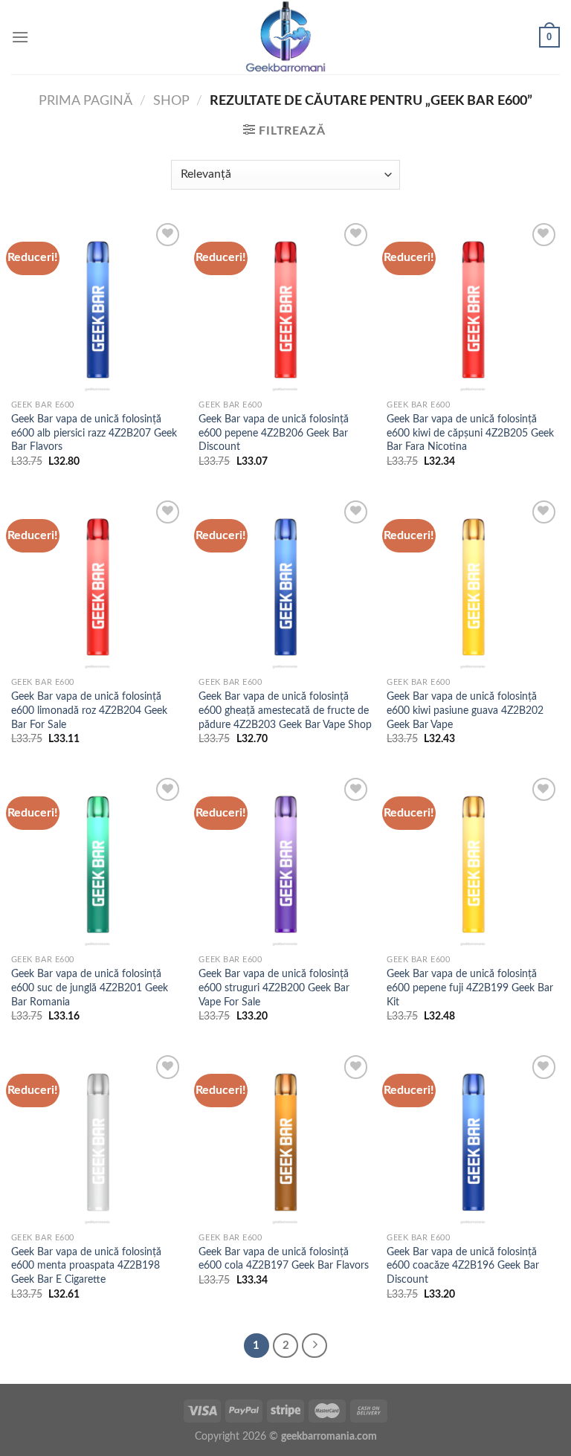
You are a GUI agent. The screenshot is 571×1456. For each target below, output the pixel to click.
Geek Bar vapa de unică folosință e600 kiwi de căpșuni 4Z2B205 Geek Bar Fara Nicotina (470, 432)
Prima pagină (85, 101)
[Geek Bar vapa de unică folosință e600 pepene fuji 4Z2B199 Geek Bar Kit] (473, 860)
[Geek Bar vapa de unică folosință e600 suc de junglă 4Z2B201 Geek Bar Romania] (97, 860)
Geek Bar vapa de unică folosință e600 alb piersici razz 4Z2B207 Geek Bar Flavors (94, 432)
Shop (171, 101)
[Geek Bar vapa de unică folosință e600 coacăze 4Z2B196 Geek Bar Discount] (473, 1138)
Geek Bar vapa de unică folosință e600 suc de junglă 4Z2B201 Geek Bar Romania (89, 987)
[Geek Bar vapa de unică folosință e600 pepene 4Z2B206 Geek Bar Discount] (285, 306)
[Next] (314, 1346)
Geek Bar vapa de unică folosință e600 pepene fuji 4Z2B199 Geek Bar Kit (470, 987)
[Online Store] (285, 37)
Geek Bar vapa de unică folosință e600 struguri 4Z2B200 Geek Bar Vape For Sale (274, 987)
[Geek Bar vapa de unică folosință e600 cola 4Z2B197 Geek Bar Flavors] (285, 1138)
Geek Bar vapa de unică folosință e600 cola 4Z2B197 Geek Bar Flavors (284, 1259)
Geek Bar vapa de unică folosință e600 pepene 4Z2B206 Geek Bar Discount (274, 432)
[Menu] (20, 37)
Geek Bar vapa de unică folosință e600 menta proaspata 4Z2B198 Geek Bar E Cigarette (86, 1265)
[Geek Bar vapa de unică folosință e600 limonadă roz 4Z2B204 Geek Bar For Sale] (97, 583)
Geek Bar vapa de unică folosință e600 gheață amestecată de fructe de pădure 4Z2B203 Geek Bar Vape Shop (285, 710)
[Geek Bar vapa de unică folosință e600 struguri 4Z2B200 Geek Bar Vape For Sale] (285, 860)
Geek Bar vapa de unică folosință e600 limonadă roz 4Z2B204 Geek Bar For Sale (89, 710)
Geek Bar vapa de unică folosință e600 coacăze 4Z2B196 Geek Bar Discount (463, 1265)
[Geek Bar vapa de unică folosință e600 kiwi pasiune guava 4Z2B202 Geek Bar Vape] (473, 583)
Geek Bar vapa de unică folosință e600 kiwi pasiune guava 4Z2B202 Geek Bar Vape (465, 710)
